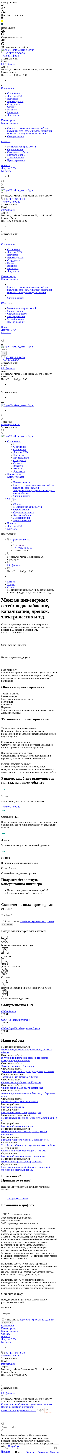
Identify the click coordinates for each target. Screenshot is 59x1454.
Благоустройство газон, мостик (17, 1126)
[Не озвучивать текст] (2, 44)
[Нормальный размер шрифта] (3, 8)
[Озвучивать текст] (3, 40)
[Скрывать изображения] (2, 34)
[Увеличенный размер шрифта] (3, 12)
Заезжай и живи (15, 157)
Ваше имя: (7, 1307)
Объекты (5, 141)
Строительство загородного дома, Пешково (23, 1150)
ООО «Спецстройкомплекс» (16, 1020)
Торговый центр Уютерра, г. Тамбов (20, 1077)
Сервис (11, 587)
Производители (15, 101)
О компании (7, 88)
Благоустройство (16, 155)
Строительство (15, 149)
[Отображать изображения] (3, 31)
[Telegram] (8, 176)
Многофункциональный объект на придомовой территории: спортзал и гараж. (26, 1168)
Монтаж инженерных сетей (21, 146)
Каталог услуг (8, 120)
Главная (11, 581)
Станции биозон (15, 136)
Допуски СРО (14, 96)
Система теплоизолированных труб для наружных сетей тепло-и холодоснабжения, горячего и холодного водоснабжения (29, 131)
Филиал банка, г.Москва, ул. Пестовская (22, 1088)
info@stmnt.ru (8, 64)
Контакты (6, 171)
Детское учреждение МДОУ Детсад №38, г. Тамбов (27, 1071)
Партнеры (12, 98)
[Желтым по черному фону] (2, 21)
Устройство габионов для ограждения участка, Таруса (29, 1145)
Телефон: (6, 915)
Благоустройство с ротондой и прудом (21, 1112)
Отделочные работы (17, 152)
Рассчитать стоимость (12, 632)
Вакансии (12, 109)
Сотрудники (13, 104)
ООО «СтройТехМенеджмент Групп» (20, 1028)
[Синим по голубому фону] (2, 25)
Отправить (7, 924)
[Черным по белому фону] (2, 18)
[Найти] (4, 353)
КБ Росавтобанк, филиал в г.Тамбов (19, 1101)
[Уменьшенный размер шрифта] (2, 5)
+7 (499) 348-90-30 (15, 53)
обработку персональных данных (37, 921)
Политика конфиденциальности (17, 1407)
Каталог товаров (9, 123)
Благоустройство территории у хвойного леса (25, 1139)
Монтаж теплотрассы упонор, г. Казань (21, 1161)
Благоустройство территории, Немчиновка (23, 1156)
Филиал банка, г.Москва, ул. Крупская (21, 1082)
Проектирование (16, 160)
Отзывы (11, 107)
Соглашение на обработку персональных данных (26, 1404)
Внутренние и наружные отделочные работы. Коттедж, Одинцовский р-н (25, 1059)
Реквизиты (12, 112)
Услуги (11, 584)
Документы (13, 115)
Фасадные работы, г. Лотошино (17, 1066)
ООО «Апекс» (8, 1011)
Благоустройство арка (12, 1107)
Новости (5, 165)
